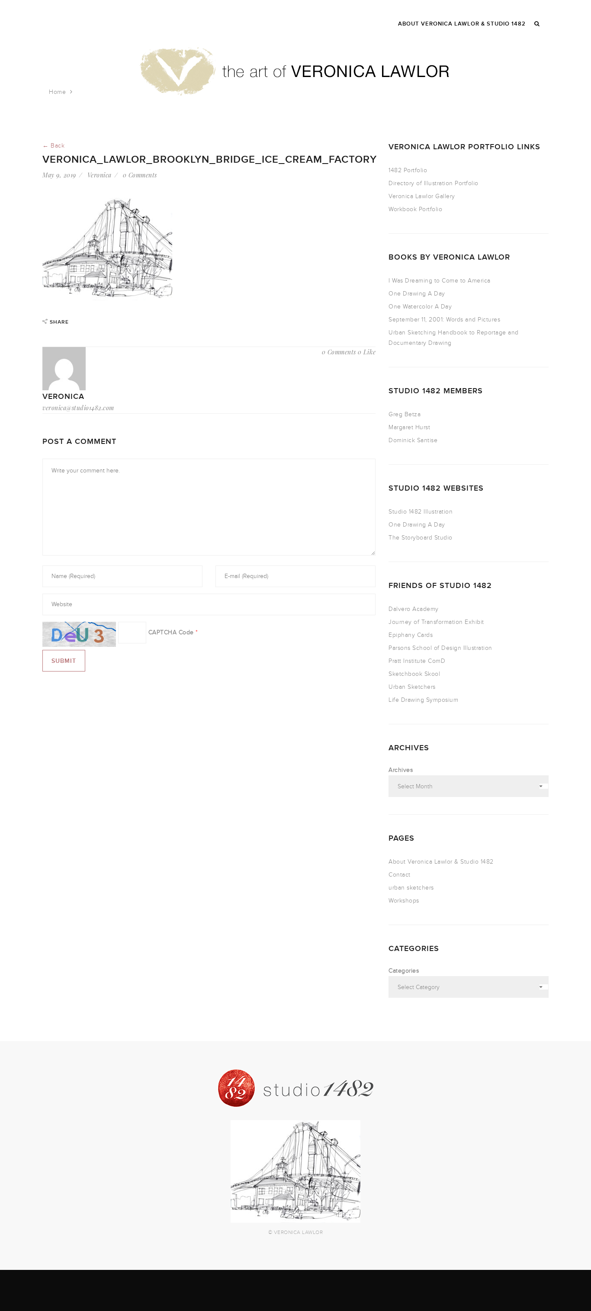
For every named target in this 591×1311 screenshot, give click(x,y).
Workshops (404, 900)
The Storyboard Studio (421, 537)
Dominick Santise (413, 440)
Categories (404, 970)
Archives (401, 770)
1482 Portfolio (408, 170)
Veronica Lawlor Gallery (422, 196)
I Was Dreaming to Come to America (440, 280)
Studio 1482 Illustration (421, 511)
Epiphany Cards (411, 635)
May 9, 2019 (59, 175)
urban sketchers (411, 887)
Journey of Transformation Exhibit (436, 622)
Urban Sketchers (412, 687)
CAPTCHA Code (171, 632)
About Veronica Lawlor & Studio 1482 (441, 861)
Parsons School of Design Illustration (440, 648)
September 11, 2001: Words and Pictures (444, 319)
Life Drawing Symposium (423, 700)
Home (57, 92)
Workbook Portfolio (415, 209)
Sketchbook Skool (414, 674)
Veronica (99, 175)
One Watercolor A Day (420, 306)
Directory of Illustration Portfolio (434, 183)
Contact (400, 874)
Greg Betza (405, 414)
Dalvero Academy (414, 609)
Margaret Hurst (409, 427)
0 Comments (140, 175)
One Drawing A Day (417, 293)
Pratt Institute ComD (417, 661)
